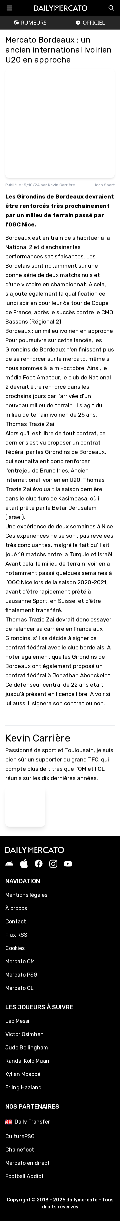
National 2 (18, 247)
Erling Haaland (23, 1087)
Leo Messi (17, 1021)
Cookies (15, 948)
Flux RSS (16, 935)
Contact (15, 921)
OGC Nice (20, 582)
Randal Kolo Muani (28, 1061)
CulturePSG (20, 1136)
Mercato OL (19, 988)
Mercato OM (20, 961)
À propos (16, 908)
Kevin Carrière (61, 185)
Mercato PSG (21, 975)
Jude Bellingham (26, 1047)
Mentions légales (26, 895)
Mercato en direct (27, 1163)
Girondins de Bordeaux (35, 349)
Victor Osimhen (24, 1034)
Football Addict (24, 1176)
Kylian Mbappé (22, 1074)
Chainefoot (19, 1150)
